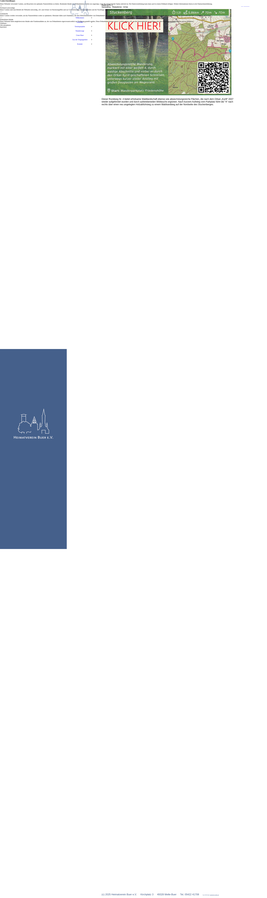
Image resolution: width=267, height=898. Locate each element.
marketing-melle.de (214, 895)
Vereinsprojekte (80, 26)
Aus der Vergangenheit (79, 40)
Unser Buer (80, 35)
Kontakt (79, 44)
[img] (33, 449)
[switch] (1, 6)
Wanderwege (80, 31)
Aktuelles (80, 22)
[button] (106, 23)
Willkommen (80, 18)
